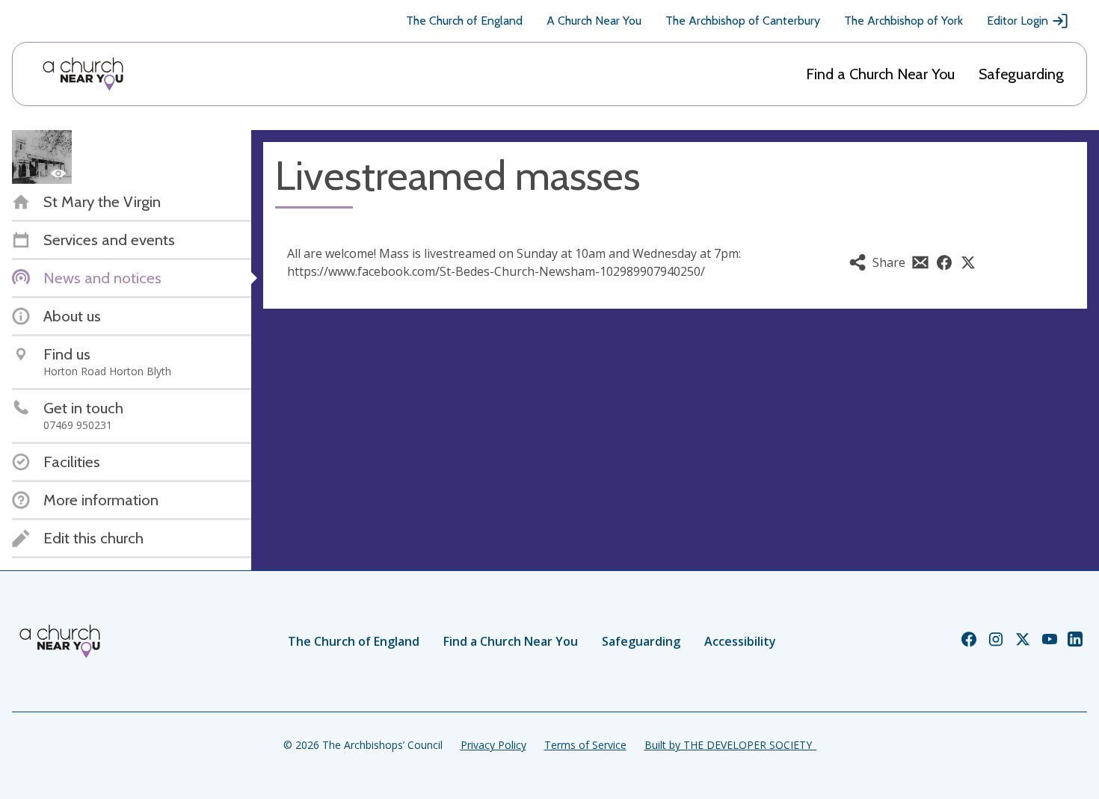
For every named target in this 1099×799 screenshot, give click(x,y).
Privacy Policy (493, 745)
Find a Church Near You (880, 74)
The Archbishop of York (903, 20)
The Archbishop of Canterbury (742, 20)
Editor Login (1017, 20)
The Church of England (464, 20)
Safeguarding (1021, 74)
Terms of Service (585, 745)
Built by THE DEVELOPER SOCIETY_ (730, 745)
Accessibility (740, 641)
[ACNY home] (83, 74)
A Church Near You (594, 20)
